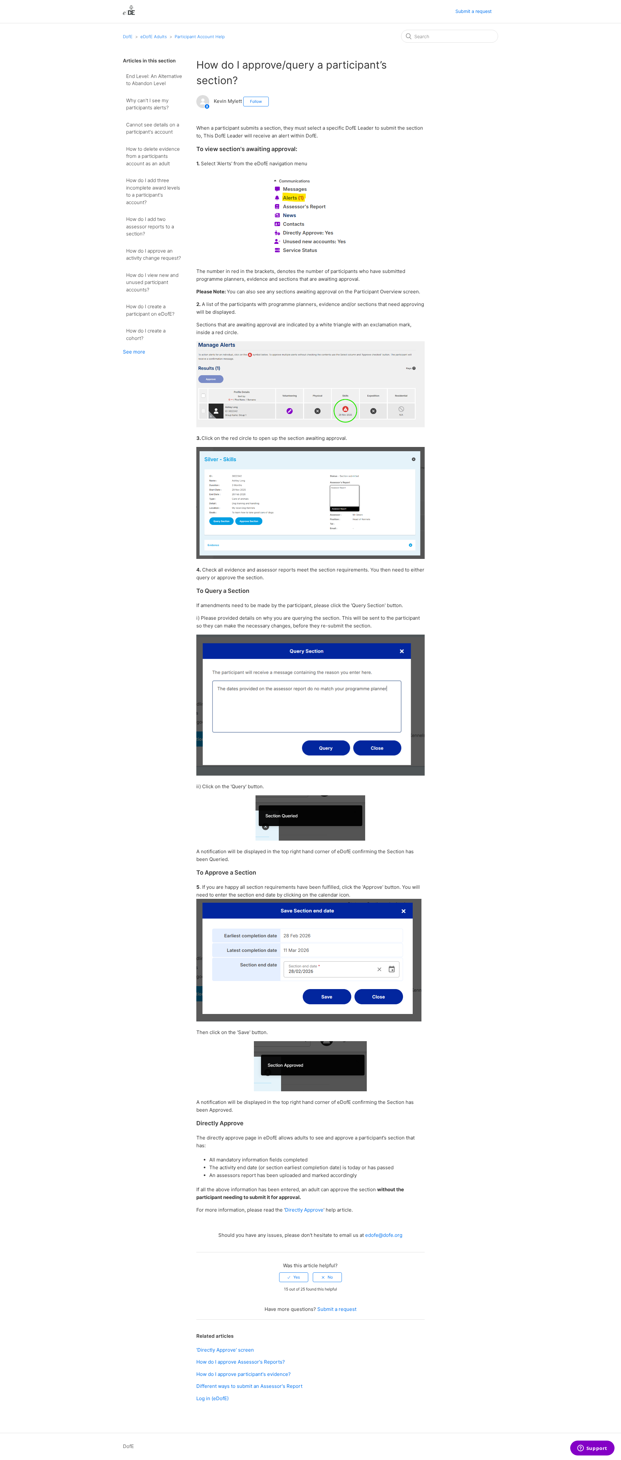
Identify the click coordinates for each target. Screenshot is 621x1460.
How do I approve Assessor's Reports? (240, 1362)
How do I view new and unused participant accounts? (152, 282)
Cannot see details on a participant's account (152, 128)
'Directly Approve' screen (225, 1350)
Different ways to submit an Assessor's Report (249, 1386)
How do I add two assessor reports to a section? (150, 226)
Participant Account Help (200, 36)
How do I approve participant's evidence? (243, 1374)
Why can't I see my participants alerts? (147, 104)
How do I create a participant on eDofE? (150, 310)
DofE (128, 36)
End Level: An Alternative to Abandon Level (154, 80)
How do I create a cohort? (146, 334)
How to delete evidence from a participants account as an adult (153, 156)
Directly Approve (304, 1210)
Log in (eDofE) (212, 1398)
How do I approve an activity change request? (153, 254)
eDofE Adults (153, 36)
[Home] (129, 15)
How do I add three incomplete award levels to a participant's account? (153, 191)
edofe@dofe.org (383, 1235)
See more (134, 352)
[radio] (293, 1277)
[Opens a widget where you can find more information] (592, 1449)
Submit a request (473, 11)
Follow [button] (256, 101)
